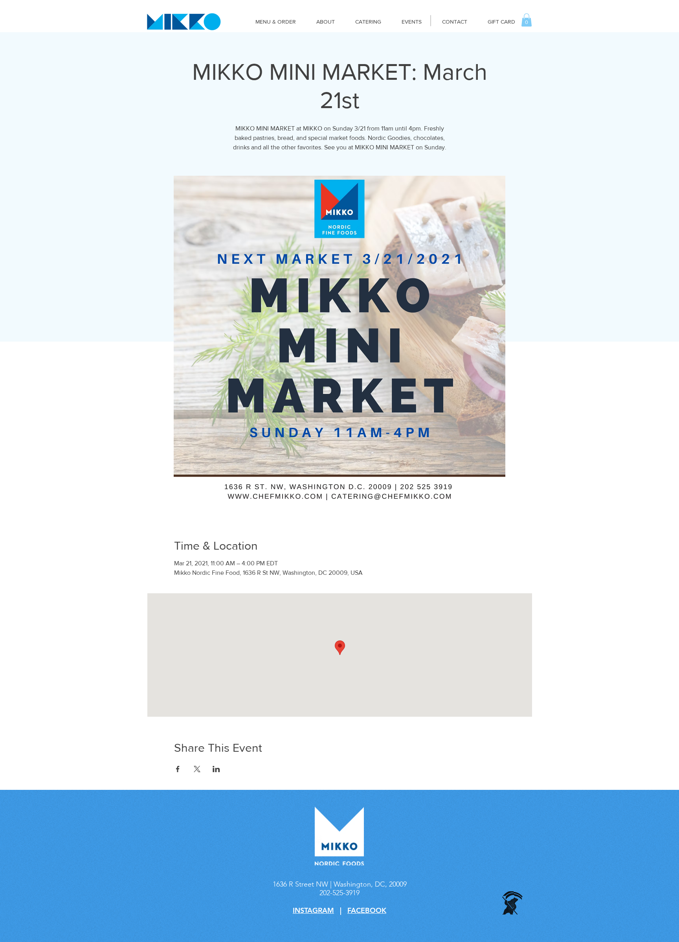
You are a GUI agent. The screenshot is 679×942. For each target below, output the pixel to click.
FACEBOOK (366, 910)
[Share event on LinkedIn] (216, 769)
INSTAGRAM (313, 910)
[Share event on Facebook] (178, 769)
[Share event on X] (197, 769)
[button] (526, 19)
